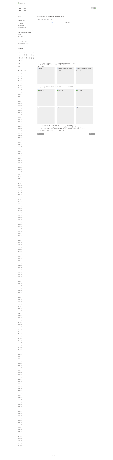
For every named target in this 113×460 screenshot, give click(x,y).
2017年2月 (20, 199)
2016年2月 (20, 226)
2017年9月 (20, 183)
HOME (19, 8)
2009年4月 (20, 399)
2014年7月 (20, 267)
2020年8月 (20, 103)
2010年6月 (20, 367)
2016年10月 (20, 208)
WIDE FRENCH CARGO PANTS (24, 32)
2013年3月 (20, 297)
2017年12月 (20, 176)
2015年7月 (20, 242)
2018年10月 (20, 153)
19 (29, 57)
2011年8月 (20, 338)
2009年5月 (20, 397)
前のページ (40, 133)
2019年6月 (20, 135)
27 (31, 58)
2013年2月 (20, 299)
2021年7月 (20, 78)
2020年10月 (20, 99)
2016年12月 (20, 203)
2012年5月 (20, 317)
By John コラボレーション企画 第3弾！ (26, 30)
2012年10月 (20, 308)
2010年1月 (20, 379)
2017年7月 (20, 187)
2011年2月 (20, 349)
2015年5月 (20, 247)
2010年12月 (20, 354)
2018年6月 (20, 162)
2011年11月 (20, 331)
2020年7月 (20, 105)
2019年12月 (20, 121)
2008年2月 (20, 427)
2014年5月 (20, 270)
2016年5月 (20, 219)
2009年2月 (20, 402)
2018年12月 (20, 149)
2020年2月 (20, 117)
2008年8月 (20, 415)
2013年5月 (20, 292)
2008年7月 (20, 418)
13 (31, 55)
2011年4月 (20, 345)
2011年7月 (20, 340)
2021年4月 (20, 85)
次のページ (92, 133)
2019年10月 (20, 126)
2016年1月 (20, 228)
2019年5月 (20, 137)
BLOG (24, 8)
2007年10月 (20, 436)
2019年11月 (20, 124)
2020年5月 (20, 110)
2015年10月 (20, 235)
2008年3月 (20, 424)
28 (33, 58)
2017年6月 (20, 190)
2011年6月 (20, 342)
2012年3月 (20, 322)
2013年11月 (20, 281)
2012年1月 (20, 327)
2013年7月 (20, 290)
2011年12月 (20, 329)
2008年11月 (20, 409)
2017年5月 (20, 192)
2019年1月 (20, 146)
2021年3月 (20, 87)
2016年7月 (20, 215)
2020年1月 (20, 119)
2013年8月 (20, 288)
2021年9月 (20, 74)
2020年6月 (20, 108)
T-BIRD (19, 34)
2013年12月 (20, 279)
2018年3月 (20, 169)
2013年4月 (20, 295)
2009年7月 (20, 393)
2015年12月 (20, 231)
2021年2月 (20, 89)
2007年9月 (20, 438)
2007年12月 (20, 431)
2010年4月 (20, 372)
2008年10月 (20, 411)
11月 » (19, 67)
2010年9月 (20, 361)
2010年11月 (20, 356)
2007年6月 (20, 445)
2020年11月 (20, 96)
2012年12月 (20, 304)
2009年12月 (20, 381)
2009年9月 (20, 388)
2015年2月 (20, 254)
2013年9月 (20, 285)
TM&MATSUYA (21, 25)
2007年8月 (20, 440)
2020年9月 (20, 101)
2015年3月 (20, 251)
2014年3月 (20, 272)
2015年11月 (20, 233)
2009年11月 (20, 383)
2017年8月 (20, 185)
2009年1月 (20, 404)
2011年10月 (20, 333)
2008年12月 (20, 406)
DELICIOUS (49, 19)
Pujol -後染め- (20, 23)
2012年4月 (20, 320)
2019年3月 (20, 142)
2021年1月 (20, 92)
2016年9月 (20, 210)
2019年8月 (20, 130)
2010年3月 (20, 374)
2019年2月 (20, 144)
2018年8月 (20, 158)
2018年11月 (20, 151)
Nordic (19, 39)
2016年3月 (20, 224)
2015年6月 (20, 244)
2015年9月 (20, 238)
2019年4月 (20, 140)
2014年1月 (20, 276)
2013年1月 (20, 301)
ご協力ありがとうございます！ (24, 43)
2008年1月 (20, 429)
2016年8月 (20, 213)
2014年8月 (20, 265)
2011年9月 (20, 336)
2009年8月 (20, 390)
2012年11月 (20, 306)
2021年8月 (20, 76)
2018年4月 (20, 167)
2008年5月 (20, 420)
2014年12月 (20, 258)
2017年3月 (20, 197)
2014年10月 (20, 263)
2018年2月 (20, 171)
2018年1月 (20, 174)
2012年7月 (20, 313)
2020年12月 (20, 94)
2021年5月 (20, 83)
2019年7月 (20, 133)
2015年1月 (20, 256)
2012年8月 (20, 310)
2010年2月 (20, 377)
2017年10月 (20, 181)
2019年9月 (20, 128)
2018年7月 (20, 160)
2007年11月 (20, 434)
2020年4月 (20, 112)
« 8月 (19, 63)
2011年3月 (20, 347)
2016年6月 (20, 217)
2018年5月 (20, 165)
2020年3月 (20, 114)
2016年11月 (20, 206)
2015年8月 (20, 240)
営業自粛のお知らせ (22, 27)
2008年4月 (20, 422)
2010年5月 (20, 370)
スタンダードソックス (22, 41)
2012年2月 (20, 324)
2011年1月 (20, 352)
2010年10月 (20, 358)
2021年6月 (20, 80)
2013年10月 (20, 283)
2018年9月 (20, 156)
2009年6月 (20, 395)
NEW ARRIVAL (21, 36)
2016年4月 (20, 222)
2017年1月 (20, 201)
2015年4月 (20, 249)
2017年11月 (20, 178)
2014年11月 (20, 260)
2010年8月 (20, 363)
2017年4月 (20, 194)
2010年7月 (20, 365)
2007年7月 (20, 443)
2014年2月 (20, 274)
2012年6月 (20, 315)
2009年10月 (20, 386)
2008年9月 (20, 413)
